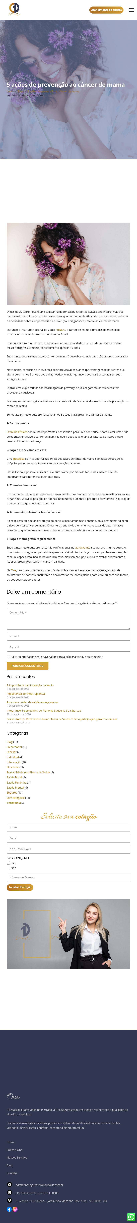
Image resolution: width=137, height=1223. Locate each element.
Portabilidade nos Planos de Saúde (28, 772)
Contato (12, 1173)
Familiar (12, 752)
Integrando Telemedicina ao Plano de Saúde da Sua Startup (44, 710)
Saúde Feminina (16, 782)
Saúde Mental (15, 787)
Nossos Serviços (17, 1157)
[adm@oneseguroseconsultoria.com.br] (11, 1185)
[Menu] (131, 10)
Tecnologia (14, 803)
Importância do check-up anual (26, 694)
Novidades (13, 767)
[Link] (9, 1209)
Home (10, 1142)
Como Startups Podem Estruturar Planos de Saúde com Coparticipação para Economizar (62, 719)
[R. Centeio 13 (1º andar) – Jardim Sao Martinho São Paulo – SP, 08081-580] (11, 1201)
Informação (14, 762)
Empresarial (14, 747)
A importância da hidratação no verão (30, 685)
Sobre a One (14, 1150)
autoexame (82, 547)
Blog (10, 742)
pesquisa (18, 459)
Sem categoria (16, 798)
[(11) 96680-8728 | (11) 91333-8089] (11, 1193)
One (13, 570)
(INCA (60, 330)
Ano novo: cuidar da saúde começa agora (32, 702)
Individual (13, 757)
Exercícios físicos (17, 432)
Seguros (12, 792)
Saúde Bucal (14, 777)
